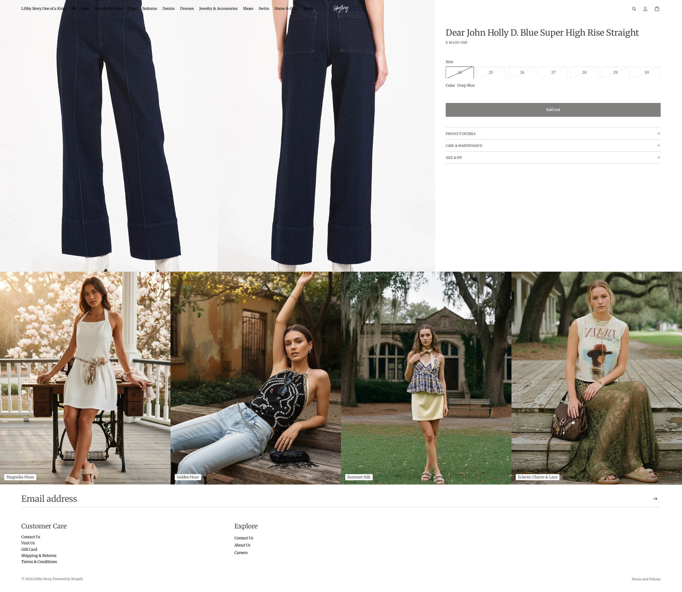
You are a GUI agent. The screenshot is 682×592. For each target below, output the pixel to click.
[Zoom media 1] (109, 136)
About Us (242, 545)
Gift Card (29, 549)
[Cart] (657, 9)
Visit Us (28, 543)
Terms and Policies (646, 579)
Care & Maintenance (464, 145)
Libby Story (42, 579)
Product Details (461, 133)
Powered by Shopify (68, 579)
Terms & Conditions (39, 562)
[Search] (634, 9)
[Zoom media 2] (326, 136)
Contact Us (30, 537)
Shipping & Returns (38, 555)
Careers (241, 552)
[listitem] (308, 9)
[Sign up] (655, 498)
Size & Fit (454, 157)
